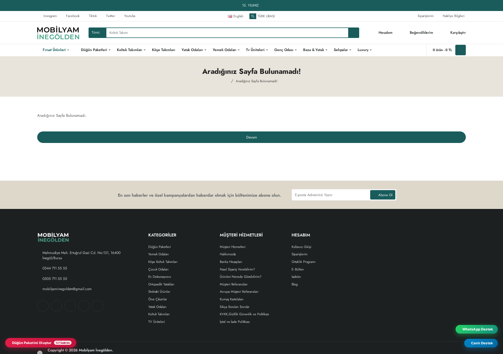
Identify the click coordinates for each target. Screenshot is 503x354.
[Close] (498, 5)
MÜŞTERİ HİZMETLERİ (241, 235)
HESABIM (301, 235)
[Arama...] (353, 32)
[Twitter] (70, 306)
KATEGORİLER (162, 235)
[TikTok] (84, 306)
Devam (251, 137)
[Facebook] (43, 306)
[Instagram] (56, 306)
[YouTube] (97, 306)
